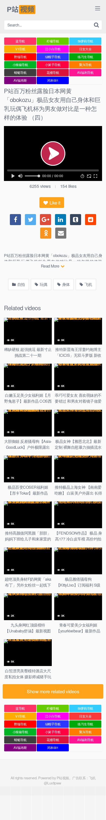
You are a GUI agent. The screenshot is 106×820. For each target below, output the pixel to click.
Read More (50, 266)
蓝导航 (20, 41)
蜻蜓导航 (20, 72)
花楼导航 (53, 72)
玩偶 (43, 284)
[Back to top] (97, 809)
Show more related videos (53, 691)
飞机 (88, 284)
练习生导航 (85, 56)
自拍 (20, 284)
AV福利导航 (85, 72)
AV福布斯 (20, 80)
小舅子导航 (53, 64)
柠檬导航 (53, 41)
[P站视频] (21, 10)
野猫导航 (20, 56)
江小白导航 (53, 49)
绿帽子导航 (53, 56)
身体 (65, 284)
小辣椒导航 (20, 64)
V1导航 (20, 49)
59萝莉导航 (85, 41)
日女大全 (85, 49)
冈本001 (52, 80)
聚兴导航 (85, 64)
